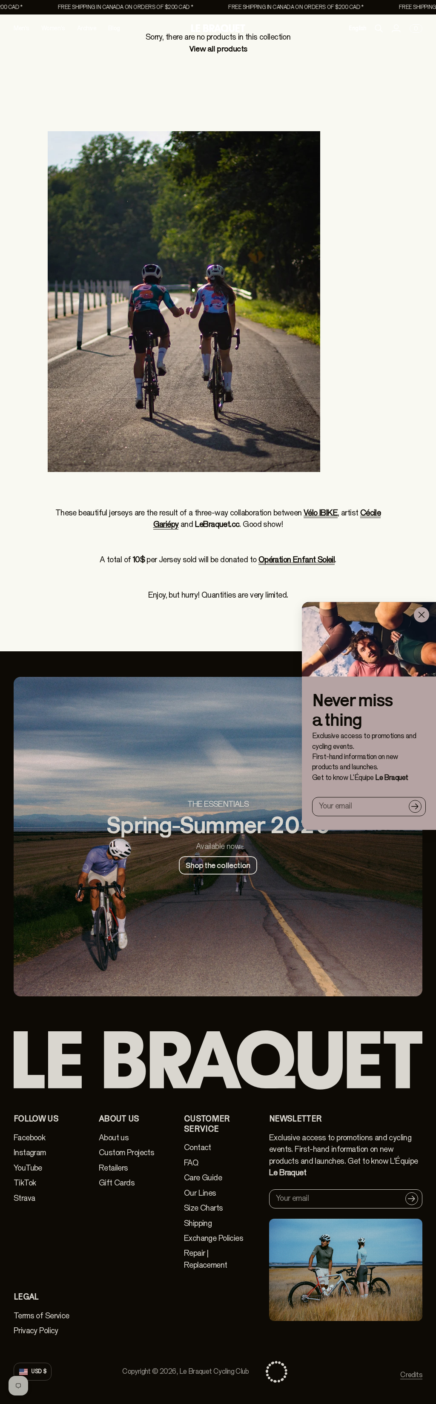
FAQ (191, 1163)
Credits (411, 1374)
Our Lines (200, 1193)
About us (114, 1138)
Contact (197, 1147)
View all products (218, 48)
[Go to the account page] (395, 28)
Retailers (113, 1168)
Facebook (29, 1138)
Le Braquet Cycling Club (214, 1371)
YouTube (28, 1168)
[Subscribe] (415, 806)
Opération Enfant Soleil (296, 560)
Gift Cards (117, 1183)
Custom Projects (126, 1153)
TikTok (25, 1183)
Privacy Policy (36, 1331)
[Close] (421, 614)
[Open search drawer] (378, 28)
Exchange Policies (213, 1238)
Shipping (198, 1223)
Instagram (30, 1153)
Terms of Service (41, 1316)
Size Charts (203, 1208)
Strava (24, 1198)
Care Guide (203, 1178)
